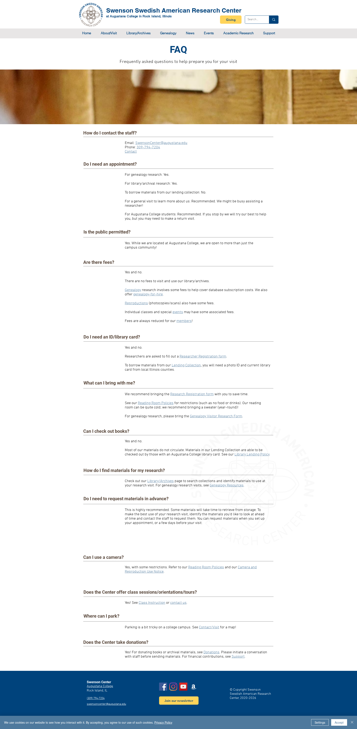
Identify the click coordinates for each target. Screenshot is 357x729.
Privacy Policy (163, 722)
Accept (339, 722)
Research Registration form (192, 394)
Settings (320, 722)
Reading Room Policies (206, 567)
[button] (108, 33)
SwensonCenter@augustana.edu (161, 143)
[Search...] (273, 20)
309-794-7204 (148, 147)
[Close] (352, 722)
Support (238, 657)
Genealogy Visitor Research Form (216, 416)
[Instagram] (173, 687)
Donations (211, 652)
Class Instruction (152, 603)
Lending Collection (186, 365)
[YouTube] (183, 687)
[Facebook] (163, 687)
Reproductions (136, 303)
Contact (131, 152)
